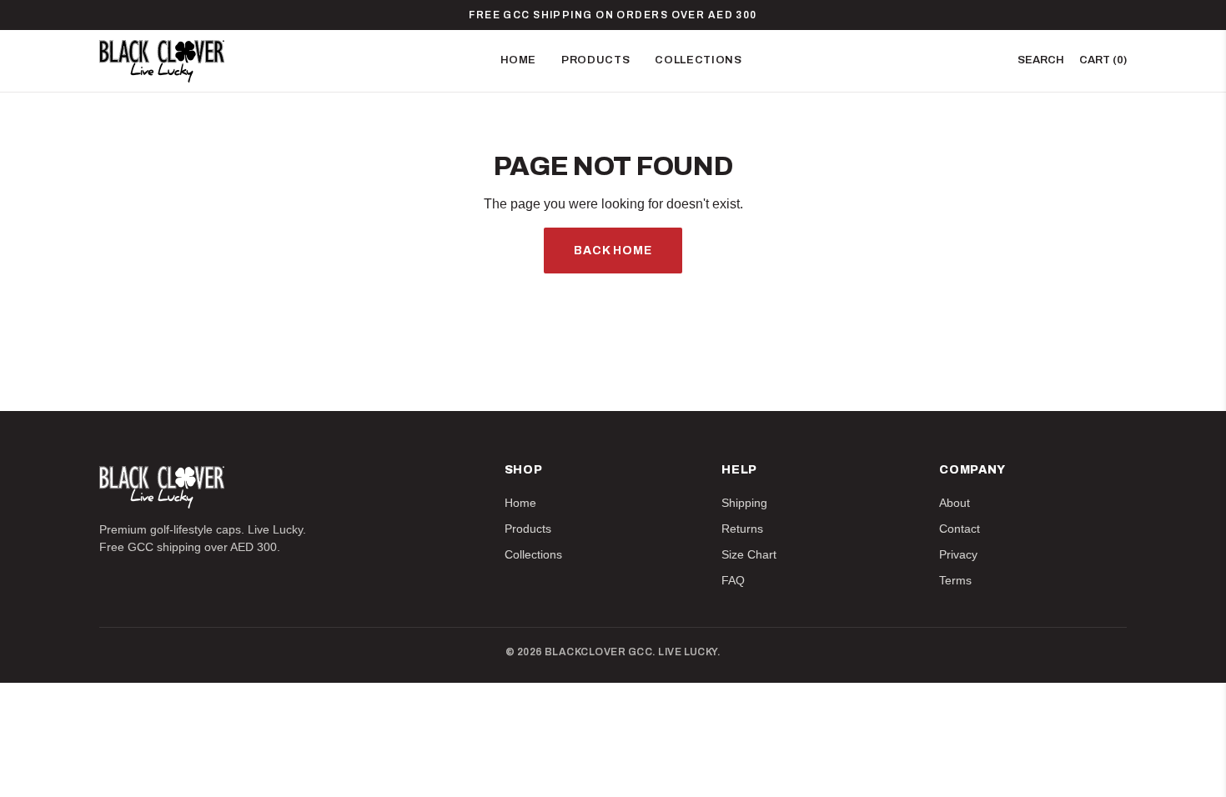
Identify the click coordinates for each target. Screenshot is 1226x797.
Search (1040, 60)
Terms (955, 580)
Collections (698, 60)
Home (518, 60)
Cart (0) (1103, 60)
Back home (613, 250)
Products (595, 60)
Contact (959, 528)
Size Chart (748, 554)
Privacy (958, 554)
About (954, 502)
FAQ (733, 580)
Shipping (744, 502)
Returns (742, 528)
